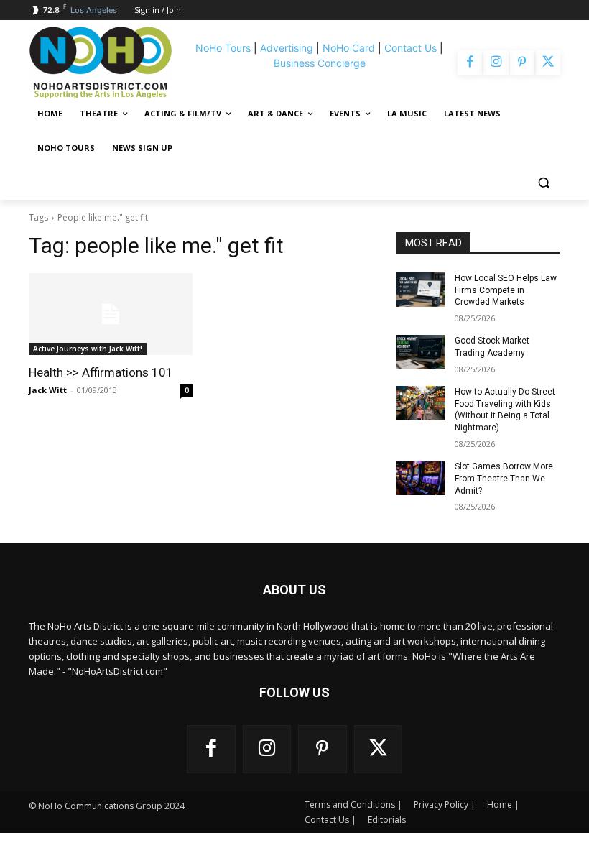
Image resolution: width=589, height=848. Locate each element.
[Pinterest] (522, 62)
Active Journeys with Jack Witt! (87, 349)
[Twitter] (548, 62)
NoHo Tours (223, 48)
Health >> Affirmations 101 (101, 372)
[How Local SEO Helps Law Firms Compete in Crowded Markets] (420, 289)
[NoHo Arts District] (107, 62)
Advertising (286, 48)
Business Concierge (320, 63)
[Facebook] (470, 62)
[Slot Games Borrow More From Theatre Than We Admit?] (420, 478)
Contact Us (410, 48)
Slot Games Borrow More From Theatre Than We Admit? (504, 478)
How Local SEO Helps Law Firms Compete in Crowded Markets (506, 290)
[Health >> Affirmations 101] (111, 314)
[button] (543, 183)
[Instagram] (495, 62)
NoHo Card (349, 48)
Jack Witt (48, 389)
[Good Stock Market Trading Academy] (420, 352)
